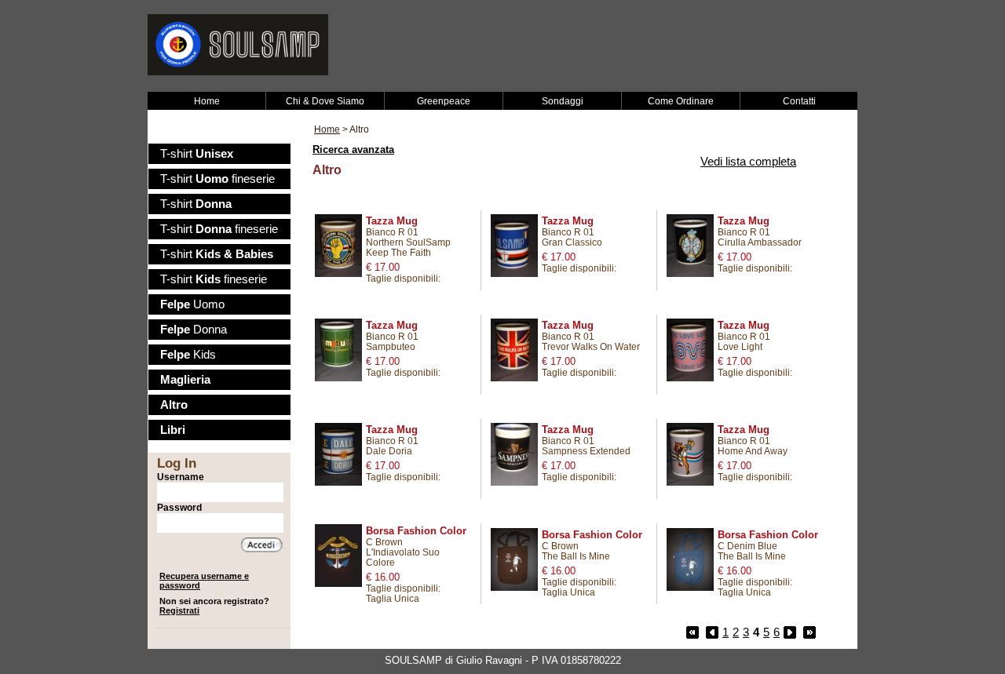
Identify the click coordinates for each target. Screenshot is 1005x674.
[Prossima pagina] (790, 632)
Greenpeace (443, 101)
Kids (188, 354)
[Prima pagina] (692, 632)
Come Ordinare (681, 101)
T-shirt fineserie (217, 179)
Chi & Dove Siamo (325, 101)
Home (207, 101)
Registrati (179, 610)
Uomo (192, 304)
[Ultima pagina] (809, 632)
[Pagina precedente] (712, 632)
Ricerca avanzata (353, 149)
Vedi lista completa (748, 161)
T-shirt (196, 154)
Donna (193, 329)
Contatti (799, 101)
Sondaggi (562, 101)
